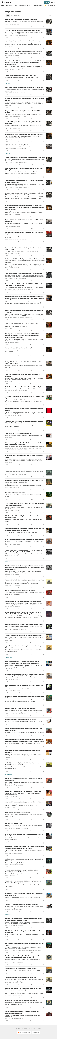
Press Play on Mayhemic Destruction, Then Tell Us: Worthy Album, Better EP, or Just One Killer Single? (23, 613)
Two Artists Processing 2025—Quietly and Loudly (18, 862)
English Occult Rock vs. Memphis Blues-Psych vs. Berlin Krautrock (22, 751)
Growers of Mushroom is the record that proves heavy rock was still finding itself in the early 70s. (24, 767)
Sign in (53, 2)
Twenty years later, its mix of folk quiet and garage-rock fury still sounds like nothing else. (24, 90)
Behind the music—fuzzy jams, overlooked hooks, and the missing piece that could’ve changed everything (23, 1003)
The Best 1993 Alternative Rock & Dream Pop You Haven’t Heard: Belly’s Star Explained (23, 882)
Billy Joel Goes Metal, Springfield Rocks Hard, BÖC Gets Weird (24, 134)
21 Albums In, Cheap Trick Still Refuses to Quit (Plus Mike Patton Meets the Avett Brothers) (23, 989)
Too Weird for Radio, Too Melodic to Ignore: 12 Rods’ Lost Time (24, 580)
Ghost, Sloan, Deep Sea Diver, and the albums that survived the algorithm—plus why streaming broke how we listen (24, 947)
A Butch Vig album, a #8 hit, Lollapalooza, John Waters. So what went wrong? (23, 495)
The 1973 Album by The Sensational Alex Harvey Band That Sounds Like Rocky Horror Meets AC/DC (23, 551)
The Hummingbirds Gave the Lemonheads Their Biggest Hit (23, 273)
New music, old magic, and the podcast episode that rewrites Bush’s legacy (24, 732)
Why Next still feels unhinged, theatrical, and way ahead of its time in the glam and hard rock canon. (24, 554)
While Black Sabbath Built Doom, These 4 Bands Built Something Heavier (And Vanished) (21, 871)
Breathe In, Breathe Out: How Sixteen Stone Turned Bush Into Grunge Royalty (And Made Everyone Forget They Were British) (24, 740)
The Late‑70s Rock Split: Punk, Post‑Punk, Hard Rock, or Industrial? (22, 375)
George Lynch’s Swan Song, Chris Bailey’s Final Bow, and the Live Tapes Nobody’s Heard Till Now (23, 919)
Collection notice (37, 1028)
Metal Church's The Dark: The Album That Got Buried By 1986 (24, 387)
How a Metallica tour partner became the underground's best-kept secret (24, 389)
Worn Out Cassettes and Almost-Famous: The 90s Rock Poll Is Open (24, 397)
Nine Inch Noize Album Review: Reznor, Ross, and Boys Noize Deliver (24, 409)
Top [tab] (11, 15)
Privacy (26, 1028)
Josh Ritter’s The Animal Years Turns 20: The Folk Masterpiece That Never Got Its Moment (24, 504)
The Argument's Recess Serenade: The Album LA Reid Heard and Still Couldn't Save (24, 181)
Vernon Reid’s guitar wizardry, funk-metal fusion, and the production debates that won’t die (22, 838)
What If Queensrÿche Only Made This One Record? (21, 968)
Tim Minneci (17, 24)
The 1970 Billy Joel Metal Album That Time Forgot (20, 75)
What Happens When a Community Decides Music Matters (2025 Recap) (23, 779)
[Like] (6, 27)
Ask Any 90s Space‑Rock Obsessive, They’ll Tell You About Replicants (23, 122)
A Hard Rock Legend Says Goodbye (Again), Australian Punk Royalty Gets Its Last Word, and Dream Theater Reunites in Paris (24, 922)
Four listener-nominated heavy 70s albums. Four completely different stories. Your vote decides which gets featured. (23, 754)
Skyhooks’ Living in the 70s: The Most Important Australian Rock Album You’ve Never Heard (23, 443)
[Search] (50, 15)
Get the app (36, 1032)
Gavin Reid (23, 92)
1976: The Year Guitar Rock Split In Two (17, 145)
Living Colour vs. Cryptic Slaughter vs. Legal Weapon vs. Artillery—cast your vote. (24, 935)
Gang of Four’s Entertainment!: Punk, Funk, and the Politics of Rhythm (24, 233)
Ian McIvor (19, 415)
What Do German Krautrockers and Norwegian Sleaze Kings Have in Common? (23, 729)
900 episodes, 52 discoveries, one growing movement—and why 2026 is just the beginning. (24, 783)
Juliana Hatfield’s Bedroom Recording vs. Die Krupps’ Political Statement (24, 860)
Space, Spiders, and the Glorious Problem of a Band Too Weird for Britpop (24, 220)
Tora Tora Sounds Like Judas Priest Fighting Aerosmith (22, 30)
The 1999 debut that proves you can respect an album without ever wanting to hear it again (24, 851)
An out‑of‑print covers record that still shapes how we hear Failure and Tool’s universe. (23, 126)
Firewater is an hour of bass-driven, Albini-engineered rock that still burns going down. (24, 542)
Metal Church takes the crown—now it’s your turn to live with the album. (23, 435)
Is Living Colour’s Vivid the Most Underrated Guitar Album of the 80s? (24, 835)
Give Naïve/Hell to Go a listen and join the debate (18, 689)
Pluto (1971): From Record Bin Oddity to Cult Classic (21, 1000)
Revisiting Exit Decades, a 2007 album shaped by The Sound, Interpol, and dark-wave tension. (24, 22)
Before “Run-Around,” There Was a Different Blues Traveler (23, 51)
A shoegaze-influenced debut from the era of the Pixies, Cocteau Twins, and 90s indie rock (24, 885)
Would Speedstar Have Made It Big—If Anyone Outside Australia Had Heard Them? (22, 1012)
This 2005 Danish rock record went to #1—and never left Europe (21, 251)
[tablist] (12, 15)
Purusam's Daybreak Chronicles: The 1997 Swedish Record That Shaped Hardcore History (23, 284)
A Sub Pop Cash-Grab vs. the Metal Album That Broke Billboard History (24, 99)
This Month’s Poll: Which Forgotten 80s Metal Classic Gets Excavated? (23, 931)
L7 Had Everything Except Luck (15, 492)
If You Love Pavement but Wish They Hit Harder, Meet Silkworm (24, 539)
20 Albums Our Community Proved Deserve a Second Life (23, 791)
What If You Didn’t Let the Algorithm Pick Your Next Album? (23, 601)
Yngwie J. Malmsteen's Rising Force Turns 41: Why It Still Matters (22, 111)
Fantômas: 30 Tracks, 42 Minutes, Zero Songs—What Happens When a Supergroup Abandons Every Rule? (24, 847)
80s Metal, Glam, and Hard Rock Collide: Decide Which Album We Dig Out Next (24, 169)
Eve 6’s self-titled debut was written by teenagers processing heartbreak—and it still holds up (24, 907)
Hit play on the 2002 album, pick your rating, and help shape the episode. (24, 721)
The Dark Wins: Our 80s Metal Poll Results (18, 433)
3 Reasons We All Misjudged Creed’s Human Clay (20, 977)
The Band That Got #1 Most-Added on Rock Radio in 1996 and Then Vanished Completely (24, 422)
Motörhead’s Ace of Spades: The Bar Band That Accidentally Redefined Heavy (24, 894)
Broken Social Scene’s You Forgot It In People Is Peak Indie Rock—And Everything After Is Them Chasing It (24, 675)
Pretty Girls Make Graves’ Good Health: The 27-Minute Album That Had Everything (24, 362)
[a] (49, 21)
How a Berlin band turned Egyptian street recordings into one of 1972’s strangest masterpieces (23, 650)
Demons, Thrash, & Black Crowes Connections (19, 348)
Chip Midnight (24, 35)
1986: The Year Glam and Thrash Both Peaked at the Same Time (25, 157)
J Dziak (11, 24)
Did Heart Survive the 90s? (13, 823)
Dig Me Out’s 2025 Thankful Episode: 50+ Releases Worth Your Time (24, 944)
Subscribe (46, 2)
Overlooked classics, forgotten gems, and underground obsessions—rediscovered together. (23, 793)
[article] (28, 23)
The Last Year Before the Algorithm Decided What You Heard (24, 471)
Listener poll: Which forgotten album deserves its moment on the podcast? (24, 873)
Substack (21, 1036)
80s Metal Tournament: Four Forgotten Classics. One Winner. (24, 802)
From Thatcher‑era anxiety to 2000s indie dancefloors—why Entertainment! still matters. (24, 236)
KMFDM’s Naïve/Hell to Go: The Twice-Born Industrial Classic (24, 624)
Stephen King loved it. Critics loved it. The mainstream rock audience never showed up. (24, 507)
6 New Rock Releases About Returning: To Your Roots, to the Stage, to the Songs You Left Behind (24, 481)
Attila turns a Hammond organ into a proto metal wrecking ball (21, 77)
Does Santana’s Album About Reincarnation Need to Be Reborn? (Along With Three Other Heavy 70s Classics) (22, 662)
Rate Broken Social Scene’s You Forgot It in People (20, 719)
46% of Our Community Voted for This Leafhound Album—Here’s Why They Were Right (23, 764)
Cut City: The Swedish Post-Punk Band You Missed (21, 19)
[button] (2, 5)
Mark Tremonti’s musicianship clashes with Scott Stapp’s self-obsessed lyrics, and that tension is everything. (24, 980)
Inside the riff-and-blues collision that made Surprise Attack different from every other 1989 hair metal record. (24, 33)
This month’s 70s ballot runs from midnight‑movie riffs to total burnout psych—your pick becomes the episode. (23, 136)
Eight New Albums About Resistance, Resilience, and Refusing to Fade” (24, 697)
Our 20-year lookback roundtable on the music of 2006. (19, 473)
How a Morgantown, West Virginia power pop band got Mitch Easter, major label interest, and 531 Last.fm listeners (24, 185)
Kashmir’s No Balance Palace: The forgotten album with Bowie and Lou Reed (24, 248)
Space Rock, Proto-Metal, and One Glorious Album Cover (22, 41)
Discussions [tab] (17, 15)
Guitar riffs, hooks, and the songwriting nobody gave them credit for (22, 743)
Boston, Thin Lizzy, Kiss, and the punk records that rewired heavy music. (23, 147)
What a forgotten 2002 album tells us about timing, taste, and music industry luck (22, 1015)
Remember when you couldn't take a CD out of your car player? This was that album (23, 366)
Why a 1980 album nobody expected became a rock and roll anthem (22, 897)
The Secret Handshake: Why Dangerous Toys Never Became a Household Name (24, 516)
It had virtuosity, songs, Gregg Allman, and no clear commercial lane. (23, 53)
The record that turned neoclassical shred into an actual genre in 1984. (23, 114)
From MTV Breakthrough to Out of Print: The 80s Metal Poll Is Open (24, 456)
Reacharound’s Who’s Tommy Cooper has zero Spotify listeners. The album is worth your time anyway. (24, 425)
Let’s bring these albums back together (17, 812)
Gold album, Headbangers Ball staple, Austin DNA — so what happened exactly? (23, 520)
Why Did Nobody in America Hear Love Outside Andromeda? (24, 87)
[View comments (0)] (18, 27)
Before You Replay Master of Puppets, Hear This (20, 590)
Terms (30, 1028)
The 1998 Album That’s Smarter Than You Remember (21, 904)
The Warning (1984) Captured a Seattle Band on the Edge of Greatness (23, 970)
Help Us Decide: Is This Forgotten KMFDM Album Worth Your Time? (24, 686)
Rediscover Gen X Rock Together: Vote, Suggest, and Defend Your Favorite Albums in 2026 (24, 815)
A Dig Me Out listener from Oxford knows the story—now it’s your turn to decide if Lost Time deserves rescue (24, 637)
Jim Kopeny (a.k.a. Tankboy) (35, 950)
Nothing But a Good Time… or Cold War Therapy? (20, 708)
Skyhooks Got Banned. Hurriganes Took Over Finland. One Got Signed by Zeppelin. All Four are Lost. (24, 529)
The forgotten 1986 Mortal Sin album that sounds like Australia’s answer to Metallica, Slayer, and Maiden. (24, 593)
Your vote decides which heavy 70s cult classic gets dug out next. (21, 532)
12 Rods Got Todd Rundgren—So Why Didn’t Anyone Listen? (24, 635)
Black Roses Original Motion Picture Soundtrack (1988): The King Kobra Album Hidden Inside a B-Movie (24, 194)
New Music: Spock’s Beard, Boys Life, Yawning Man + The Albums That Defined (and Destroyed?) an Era (22, 956)
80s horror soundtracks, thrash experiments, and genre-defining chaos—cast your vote (24, 350)
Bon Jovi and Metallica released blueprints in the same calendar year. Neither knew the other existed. (24, 160)
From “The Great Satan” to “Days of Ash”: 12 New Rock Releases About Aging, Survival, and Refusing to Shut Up (23, 572)
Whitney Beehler (25, 187)
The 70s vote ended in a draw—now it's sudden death (21, 323)
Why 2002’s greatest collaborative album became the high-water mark (23, 678)
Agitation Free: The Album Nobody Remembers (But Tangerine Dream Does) (24, 646)
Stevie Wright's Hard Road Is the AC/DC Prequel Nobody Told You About (24, 311)
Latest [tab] (7, 15)
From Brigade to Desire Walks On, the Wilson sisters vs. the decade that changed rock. (23, 826)
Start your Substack (25, 1032)
